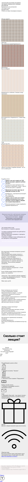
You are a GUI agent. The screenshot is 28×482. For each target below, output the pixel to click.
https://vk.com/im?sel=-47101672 (9, 456)
